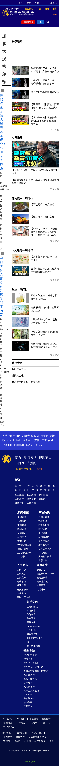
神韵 (21, 3)
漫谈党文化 (18, 375)
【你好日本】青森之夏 (42, 216)
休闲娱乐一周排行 (22, 198)
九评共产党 (29, 675)
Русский (19, 444)
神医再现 (41, 585)
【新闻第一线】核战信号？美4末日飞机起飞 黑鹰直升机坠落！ (45, 120)
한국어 (39, 444)
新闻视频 (23, 512)
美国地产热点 (23, 597)
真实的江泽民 (30, 678)
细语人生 (42, 560)
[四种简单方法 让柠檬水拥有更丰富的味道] (20, 301)
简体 (55, 3)
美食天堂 (31, 618)
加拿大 (26, 435)
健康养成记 (42, 581)
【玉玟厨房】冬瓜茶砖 (42, 204)
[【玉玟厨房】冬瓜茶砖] (20, 210)
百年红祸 (28, 682)
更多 (51, 741)
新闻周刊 (21, 537)
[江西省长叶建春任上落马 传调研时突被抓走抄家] (20, 86)
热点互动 (42, 521)
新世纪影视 (39, 741)
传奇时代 (28, 659)
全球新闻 (21, 517)
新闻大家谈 (43, 517)
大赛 (29, 3)
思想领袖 (42, 533)
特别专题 (17, 362)
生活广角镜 (32, 606)
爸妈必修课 (22, 589)
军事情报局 (43, 540)
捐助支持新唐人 (25, 469)
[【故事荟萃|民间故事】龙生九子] (20, 262)
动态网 (17, 741)
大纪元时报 (36, 733)
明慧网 (6, 741)
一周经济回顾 (24, 544)
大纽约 (17, 435)
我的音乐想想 (33, 646)
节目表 (19, 463)
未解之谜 (21, 570)
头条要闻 (19, 495)
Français (7, 444)
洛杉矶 (35, 435)
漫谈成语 (21, 585)
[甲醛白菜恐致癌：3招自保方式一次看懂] (20, 338)
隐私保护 (46, 719)
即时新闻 (43, 495)
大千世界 (31, 630)
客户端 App (8, 727)
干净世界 (7, 737)
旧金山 (17, 440)
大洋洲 (44, 435)
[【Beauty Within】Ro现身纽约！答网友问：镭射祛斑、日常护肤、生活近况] (20, 235)
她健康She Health (45, 573)
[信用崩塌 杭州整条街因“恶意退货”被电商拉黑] (35, 166)
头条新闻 (17, 41)
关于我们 (21, 719)
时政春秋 (42, 529)
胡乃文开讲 (42, 577)
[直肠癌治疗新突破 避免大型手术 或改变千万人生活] (20, 350)
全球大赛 (31, 503)
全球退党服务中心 (37, 737)
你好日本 (31, 610)
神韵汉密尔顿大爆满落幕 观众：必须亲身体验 (3, 132)
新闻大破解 (43, 537)
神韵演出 (19, 503)
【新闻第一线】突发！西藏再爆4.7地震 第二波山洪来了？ (45, 107)
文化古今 (21, 593)
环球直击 (21, 521)
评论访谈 (44, 512)
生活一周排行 (20, 289)
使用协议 (7, 723)
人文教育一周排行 (22, 250)
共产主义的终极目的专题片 (26, 382)
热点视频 (31, 495)
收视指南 (33, 719)
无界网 (27, 741)
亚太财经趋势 (24, 552)
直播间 (31, 463)
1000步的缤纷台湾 (35, 640)
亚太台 (26, 440)
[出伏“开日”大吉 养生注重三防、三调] (20, 313)
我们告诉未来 (19, 369)
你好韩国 (31, 614)
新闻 (18, 479)
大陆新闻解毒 (45, 556)
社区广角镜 (22, 548)
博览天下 (31, 499)
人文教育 (22, 564)
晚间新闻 (21, 529)
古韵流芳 (21, 577)
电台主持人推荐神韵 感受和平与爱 (1, 286)
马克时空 (42, 552)
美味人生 (31, 622)
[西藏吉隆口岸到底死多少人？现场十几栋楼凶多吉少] (20, 74)
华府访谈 (21, 540)
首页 (18, 457)
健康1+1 (41, 570)
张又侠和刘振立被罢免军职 (45, 92)
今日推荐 (17, 137)
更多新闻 (54, 241)
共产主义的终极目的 (33, 667)
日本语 (30, 444)
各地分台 (39, 3)
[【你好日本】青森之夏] (20, 223)
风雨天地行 (29, 686)
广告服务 (32, 723)
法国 (8, 440)
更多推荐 (54, 189)
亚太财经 (21, 556)
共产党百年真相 (31, 663)
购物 (39, 469)
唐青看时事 (43, 544)
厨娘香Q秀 (32, 634)
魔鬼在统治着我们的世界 (36, 671)
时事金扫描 (43, 525)
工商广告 (28, 706)
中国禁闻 (21, 525)
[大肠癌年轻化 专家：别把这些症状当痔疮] (20, 326)
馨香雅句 (21, 581)
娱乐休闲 (32, 601)
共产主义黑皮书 (31, 690)
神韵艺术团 (22, 733)
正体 (49, 3)
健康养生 (42, 564)
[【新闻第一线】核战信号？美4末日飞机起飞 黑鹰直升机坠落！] (20, 123)
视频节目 (45, 457)
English (49, 440)
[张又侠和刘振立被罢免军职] (20, 98)
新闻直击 (21, 533)
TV (41, 22)
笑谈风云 (21, 573)
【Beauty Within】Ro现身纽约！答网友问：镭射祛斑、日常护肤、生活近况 (44, 231)
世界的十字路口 (46, 548)
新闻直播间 (29, 22)
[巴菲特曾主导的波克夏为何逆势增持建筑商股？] (20, 274)
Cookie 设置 (29, 761)
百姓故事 (28, 694)
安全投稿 (20, 723)
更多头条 (54, 130)
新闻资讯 (30, 457)
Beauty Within (33, 626)
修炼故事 (28, 702)
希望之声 (20, 737)
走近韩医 (41, 589)
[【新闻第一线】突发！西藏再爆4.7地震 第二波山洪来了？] (20, 110)
